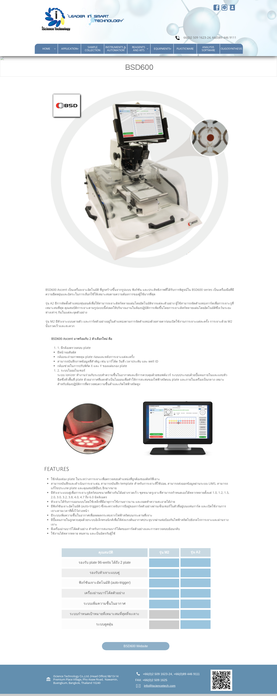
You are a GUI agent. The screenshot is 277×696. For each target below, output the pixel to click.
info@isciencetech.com (160, 685)
